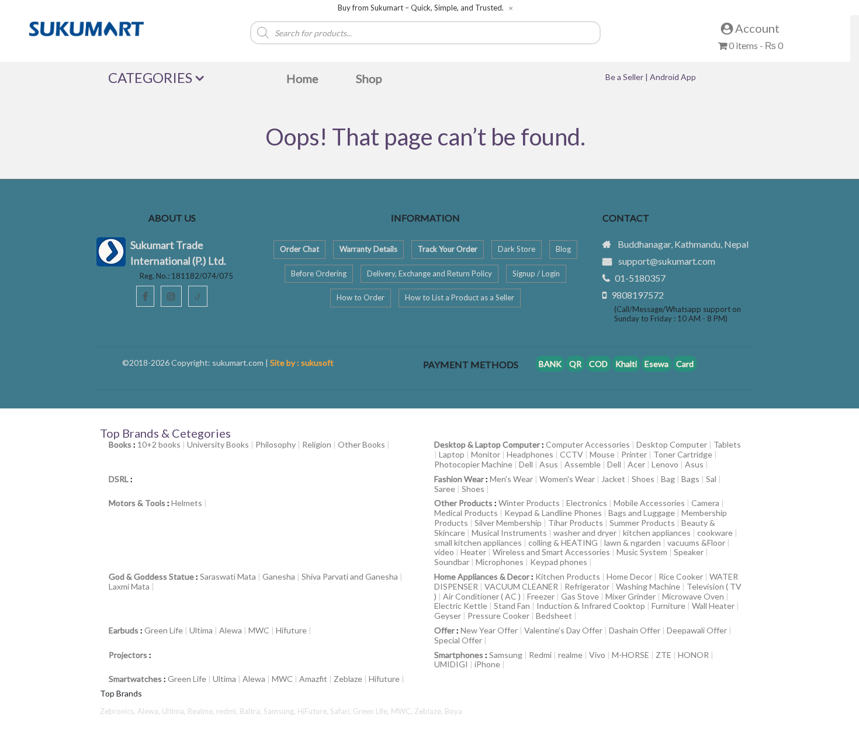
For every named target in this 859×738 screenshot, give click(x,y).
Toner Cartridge (682, 454)
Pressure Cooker (498, 616)
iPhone (487, 664)
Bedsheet (554, 616)
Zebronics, (118, 711)
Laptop (452, 454)
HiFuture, (313, 711)
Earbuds (123, 630)
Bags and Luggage (641, 513)
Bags (690, 479)
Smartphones (458, 655)
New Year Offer (489, 630)
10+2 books (159, 444)
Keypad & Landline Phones (553, 513)
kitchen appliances (657, 533)
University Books (218, 444)
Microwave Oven (693, 596)
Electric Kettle (460, 606)
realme (570, 655)
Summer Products (642, 523)
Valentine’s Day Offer (563, 630)
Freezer (541, 596)
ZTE (663, 655)
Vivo (597, 655)
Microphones (500, 562)
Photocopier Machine (473, 464)
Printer (634, 454)
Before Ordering (319, 273)
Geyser (447, 616)
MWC (258, 630)
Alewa (230, 630)
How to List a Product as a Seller (459, 297)
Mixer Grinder (630, 596)
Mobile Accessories (649, 503)
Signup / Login (536, 273)
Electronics (586, 503)
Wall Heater (713, 606)
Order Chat (299, 249)
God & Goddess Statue (151, 576)
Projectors (128, 655)
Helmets (186, 503)
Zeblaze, (429, 711)
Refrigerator (586, 586)
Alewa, (149, 711)
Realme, (202, 711)
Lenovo (665, 464)
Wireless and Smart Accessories (551, 552)
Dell (526, 464)
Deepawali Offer (697, 630)
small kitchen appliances (478, 543)
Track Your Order (447, 249)
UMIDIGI (451, 664)
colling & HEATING (563, 543)
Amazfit (313, 679)
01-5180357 (640, 277)
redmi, (228, 711)
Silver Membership (508, 523)
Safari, (341, 711)
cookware (715, 533)
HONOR (693, 655)
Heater (473, 552)
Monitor (485, 454)
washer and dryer (584, 533)
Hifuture (291, 630)
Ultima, (175, 711)
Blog (563, 249)
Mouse (602, 454)
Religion (316, 444)
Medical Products (466, 513)
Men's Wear (511, 479)
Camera (705, 503)
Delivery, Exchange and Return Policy (429, 273)
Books (120, 444)
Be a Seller (625, 77)
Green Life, (372, 711)
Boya (453, 711)
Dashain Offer (634, 630)
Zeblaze (348, 679)
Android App (673, 77)
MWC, (402, 711)
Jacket (613, 479)
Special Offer (458, 640)
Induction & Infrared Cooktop (590, 606)
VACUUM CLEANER (521, 586)
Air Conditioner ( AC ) (482, 596)
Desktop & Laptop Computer (487, 444)
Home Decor (629, 576)
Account (756, 28)
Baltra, (252, 711)
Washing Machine (648, 586)
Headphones (530, 454)
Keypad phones (558, 562)
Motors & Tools (137, 503)
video (444, 552)
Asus (548, 464)
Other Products (463, 503)
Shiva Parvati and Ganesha (350, 576)
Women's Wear (567, 479)
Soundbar (451, 562)
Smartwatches (135, 679)
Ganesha (278, 576)
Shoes (643, 479)
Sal (711, 479)
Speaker (689, 552)
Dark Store (516, 249)
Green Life (163, 630)
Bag (668, 479)
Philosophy (275, 444)
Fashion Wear (459, 479)
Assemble (582, 464)
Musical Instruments (509, 533)
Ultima (201, 630)
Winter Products (529, 503)
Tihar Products (575, 523)
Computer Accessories (588, 444)
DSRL (119, 479)
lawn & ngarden (632, 543)
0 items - (755, 45)
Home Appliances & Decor (481, 576)
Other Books (361, 444)
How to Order (361, 297)
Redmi (540, 655)
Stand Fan (512, 606)
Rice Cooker (681, 576)
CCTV (571, 454)
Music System (641, 552)
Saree (444, 489)
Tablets (727, 444)
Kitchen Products (567, 576)
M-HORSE (630, 655)
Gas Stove (580, 596)
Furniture (668, 606)
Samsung (505, 655)
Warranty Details (368, 249)
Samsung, (280, 711)
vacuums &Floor (696, 543)
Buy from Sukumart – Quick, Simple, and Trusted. (421, 8)
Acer (636, 464)
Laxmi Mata (129, 586)
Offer (444, 630)
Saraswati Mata (228, 576)
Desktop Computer (671, 444)
